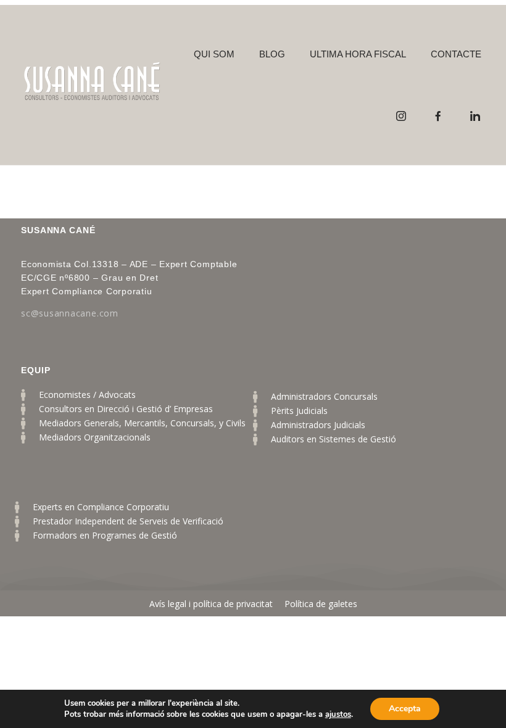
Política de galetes (320, 604)
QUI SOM (214, 54)
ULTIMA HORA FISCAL (358, 54)
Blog (272, 54)
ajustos (338, 714)
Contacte (456, 54)
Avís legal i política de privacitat (212, 604)
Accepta (405, 708)
